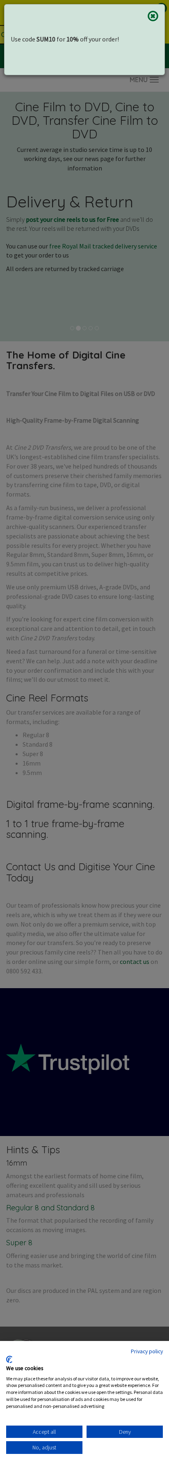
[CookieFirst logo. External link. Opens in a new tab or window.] (9, 1359)
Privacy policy (147, 1351)
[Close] (153, 16)
